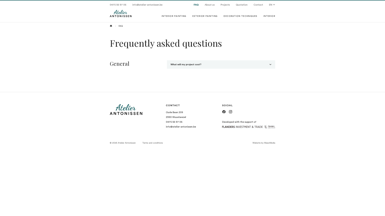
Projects (225, 5)
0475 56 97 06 (118, 5)
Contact (258, 5)
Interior (269, 16)
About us (210, 5)
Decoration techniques (240, 16)
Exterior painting (205, 16)
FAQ (196, 5)
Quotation (242, 5)
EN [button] (271, 5)
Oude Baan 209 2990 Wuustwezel (176, 114)
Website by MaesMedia (264, 143)
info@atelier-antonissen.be (147, 5)
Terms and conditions (152, 143)
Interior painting (174, 16)
